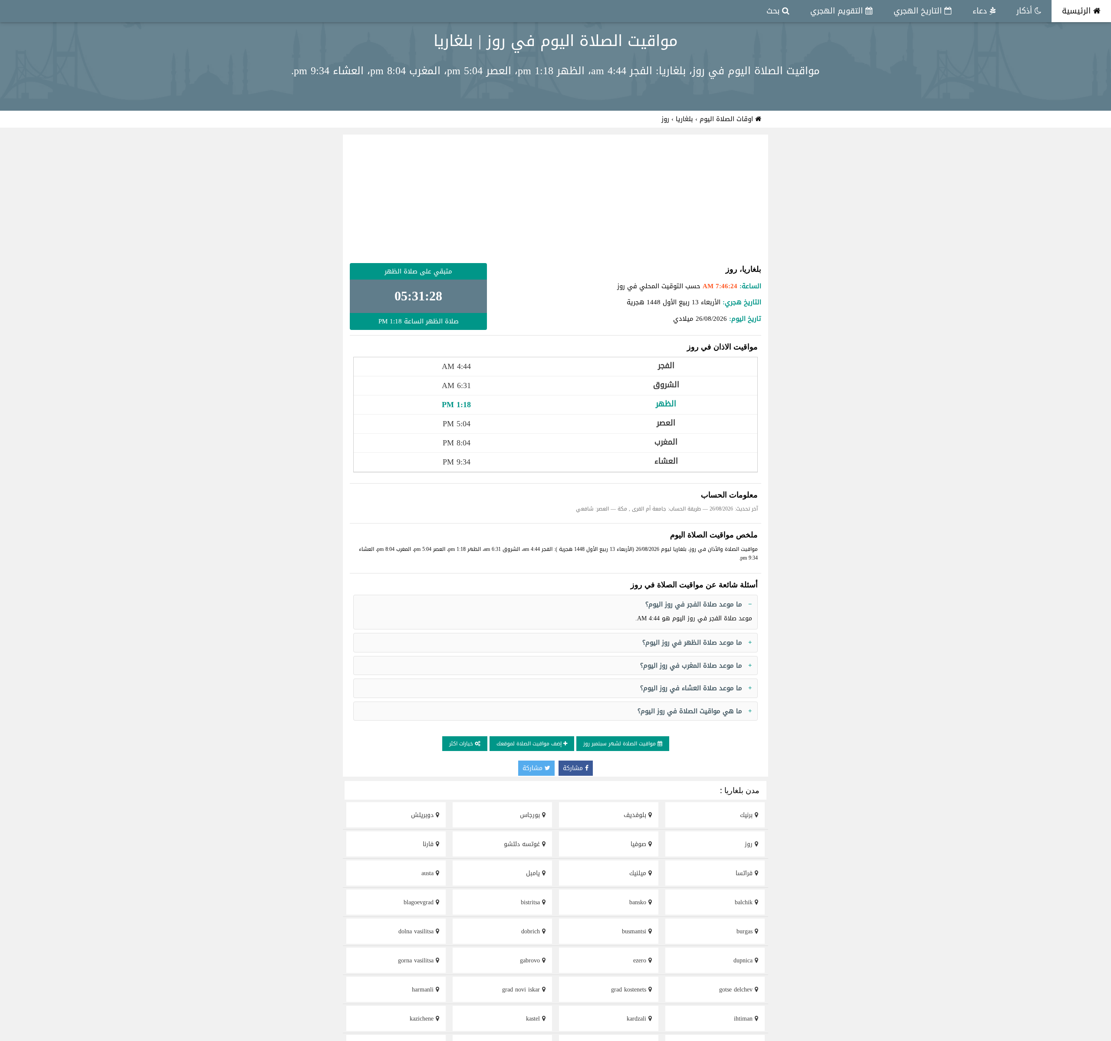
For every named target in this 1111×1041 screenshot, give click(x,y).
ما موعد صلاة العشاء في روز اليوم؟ (691, 688)
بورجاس (531, 815)
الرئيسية (1077, 10)
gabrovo (531, 960)
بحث (774, 10)
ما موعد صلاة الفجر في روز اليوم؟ (693, 604)
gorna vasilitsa (417, 960)
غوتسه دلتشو (523, 844)
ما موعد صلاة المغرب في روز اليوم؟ (691, 665)
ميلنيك (638, 873)
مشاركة (574, 768)
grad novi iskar (522, 989)
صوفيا (639, 844)
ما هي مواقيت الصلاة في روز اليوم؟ (690, 711)
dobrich (531, 931)
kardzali (637, 1019)
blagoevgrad (420, 902)
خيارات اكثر (462, 743)
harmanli (424, 989)
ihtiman (744, 1019)
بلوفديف (636, 815)
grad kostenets (629, 989)
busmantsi (635, 931)
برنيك (747, 815)
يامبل (534, 873)
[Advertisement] (555, 199)
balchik (745, 902)
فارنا (429, 844)
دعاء (981, 10)
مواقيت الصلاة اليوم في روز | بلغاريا (556, 41)
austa (428, 873)
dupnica (744, 960)
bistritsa (531, 902)
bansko (638, 902)
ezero (640, 960)
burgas (745, 931)
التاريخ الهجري (919, 10)
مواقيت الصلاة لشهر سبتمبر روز (620, 743)
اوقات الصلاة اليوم (727, 119)
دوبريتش (423, 815)
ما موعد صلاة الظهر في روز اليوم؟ (692, 642)
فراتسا (745, 873)
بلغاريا (684, 119)
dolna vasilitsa (417, 931)
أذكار (1025, 10)
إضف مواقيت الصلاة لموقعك (529, 743)
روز (750, 844)
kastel (534, 1019)
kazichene (423, 1019)
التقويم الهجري (837, 10)
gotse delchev (737, 989)
